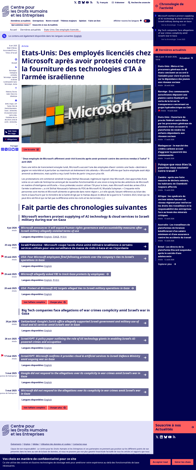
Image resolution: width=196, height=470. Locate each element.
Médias (36, 444)
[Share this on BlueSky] (13, 149)
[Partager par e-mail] (16, 149)
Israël (8, 94)
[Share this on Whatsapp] (2, 149)
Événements (16, 444)
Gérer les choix (183, 462)
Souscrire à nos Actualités (45, 25)
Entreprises (38, 20)
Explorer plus (165, 264)
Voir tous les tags (12, 132)
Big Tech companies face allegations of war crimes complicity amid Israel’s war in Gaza (176, 33)
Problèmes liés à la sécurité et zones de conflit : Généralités (11, 119)
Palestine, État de (11, 92)
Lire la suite (29, 149)
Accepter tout (160, 462)
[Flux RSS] (91, 2)
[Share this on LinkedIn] (9, 149)
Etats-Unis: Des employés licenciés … (62, 29)
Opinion (82, 20)
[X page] (75, 2)
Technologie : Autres (11, 84)
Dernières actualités (21, 20)
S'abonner (119, 2)
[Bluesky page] (83, 2)
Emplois (27, 444)
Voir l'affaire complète (34, 302)
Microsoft (14, 63)
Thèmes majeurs (69, 20)
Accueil (13, 29)
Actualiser (184, 58)
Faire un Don (94, 20)
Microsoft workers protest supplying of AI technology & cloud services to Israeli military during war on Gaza (176, 19)
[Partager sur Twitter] (6, 149)
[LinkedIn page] (79, 2)
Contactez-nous (80, 444)
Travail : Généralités (10, 110)
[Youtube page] (87, 2)
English (78, 35)
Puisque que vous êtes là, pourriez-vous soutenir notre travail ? (175, 168)
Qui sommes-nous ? (20, 25)
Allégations (12, 139)
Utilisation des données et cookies (56, 444)
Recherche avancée (140, 2)
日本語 (56, 236)
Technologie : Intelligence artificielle (13, 73)
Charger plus (56, 302)
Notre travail (52, 20)
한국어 (63, 236)
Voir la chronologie (168, 25)
